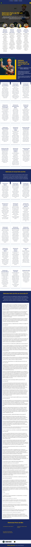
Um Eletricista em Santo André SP (8, 526)
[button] (30, 3)
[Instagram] (6, 541)
